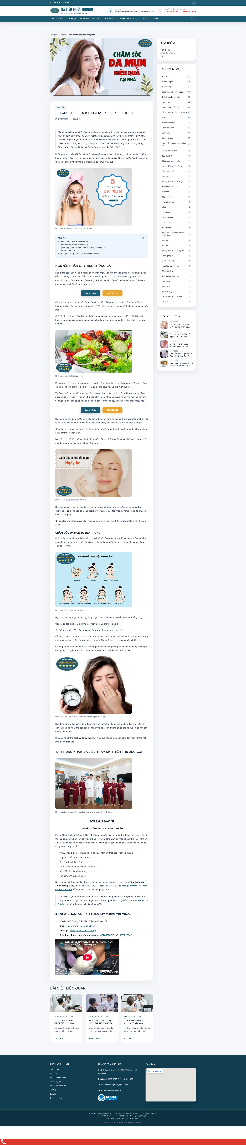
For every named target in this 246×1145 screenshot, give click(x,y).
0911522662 (111, 885)
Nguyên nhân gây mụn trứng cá (74, 242)
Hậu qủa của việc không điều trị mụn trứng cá (100, 630)
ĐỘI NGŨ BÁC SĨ (67, 251)
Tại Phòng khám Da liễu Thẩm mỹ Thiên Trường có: (82, 248)
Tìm (162, 56)
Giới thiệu (71, 19)
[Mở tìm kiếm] (193, 18)
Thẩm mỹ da (109, 19)
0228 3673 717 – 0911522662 (120, 1079)
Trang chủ (57, 19)
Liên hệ (156, 19)
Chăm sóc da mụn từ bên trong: (75, 245)
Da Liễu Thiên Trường (116, 1090)
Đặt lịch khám (56, 1098)
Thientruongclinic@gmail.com (81, 926)
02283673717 (92, 885)
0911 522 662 (189, 12)
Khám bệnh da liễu (89, 19)
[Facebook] (194, 3)
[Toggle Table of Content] (142, 238)
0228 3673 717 (171, 12)
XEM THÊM (59, 1039)
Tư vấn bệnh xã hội (128, 19)
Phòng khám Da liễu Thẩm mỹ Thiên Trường (79, 254)
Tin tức (145, 19)
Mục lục (62, 238)
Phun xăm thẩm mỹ (58, 1086)
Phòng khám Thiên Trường (83, 930)
